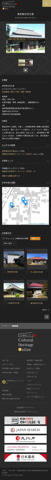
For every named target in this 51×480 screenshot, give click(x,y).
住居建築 (5, 92)
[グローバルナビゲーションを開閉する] (46, 3)
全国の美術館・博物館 (10, 372)
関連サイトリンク (33, 389)
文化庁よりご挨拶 (33, 368)
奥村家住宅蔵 (12, 272)
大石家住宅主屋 (13, 303)
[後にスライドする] (45, 310)
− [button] (5, 194)
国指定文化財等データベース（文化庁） (17, 154)
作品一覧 (5, 360)
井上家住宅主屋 (37, 272)
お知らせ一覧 (31, 376)
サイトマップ (31, 393)
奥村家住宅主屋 (8, 151)
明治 (12, 92)
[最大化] (5, 199)
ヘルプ (29, 381)
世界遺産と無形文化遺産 (11, 368)
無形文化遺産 (7, 394)
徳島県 (28, 92)
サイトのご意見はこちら (35, 397)
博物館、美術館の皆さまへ (36, 364)
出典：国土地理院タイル (40, 224)
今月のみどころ (32, 372)
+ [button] (5, 190)
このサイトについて (34, 384)
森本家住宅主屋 (37, 303)
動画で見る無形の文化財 (11, 399)
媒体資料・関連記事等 (35, 360)
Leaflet (30, 224)
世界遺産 (5, 390)
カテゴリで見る (7, 364)
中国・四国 (19, 92)
